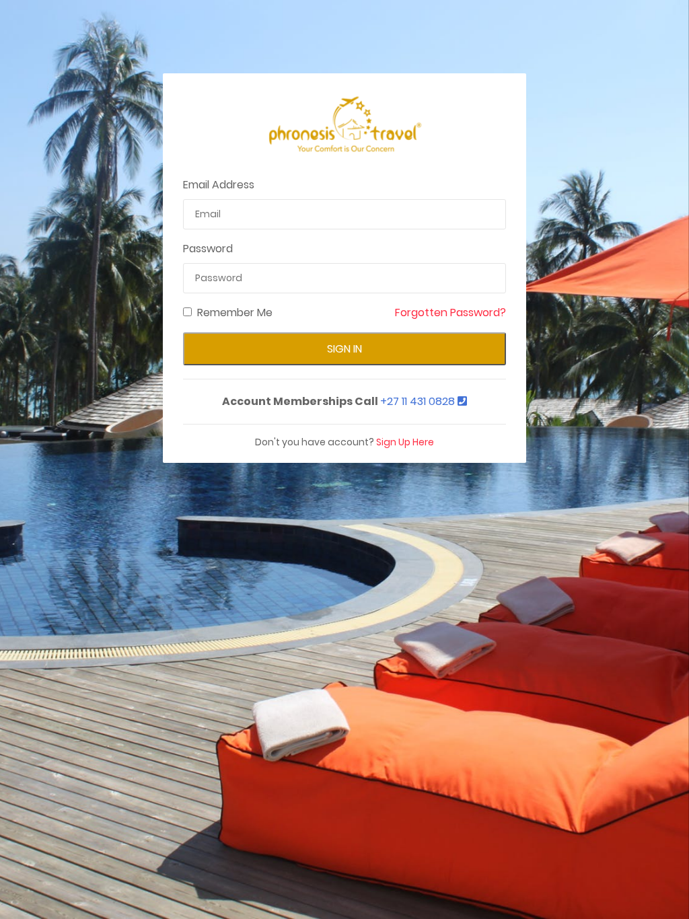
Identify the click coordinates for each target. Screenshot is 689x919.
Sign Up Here (405, 442)
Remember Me (235, 312)
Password (208, 248)
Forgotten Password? (450, 312)
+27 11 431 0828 (419, 401)
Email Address (218, 184)
